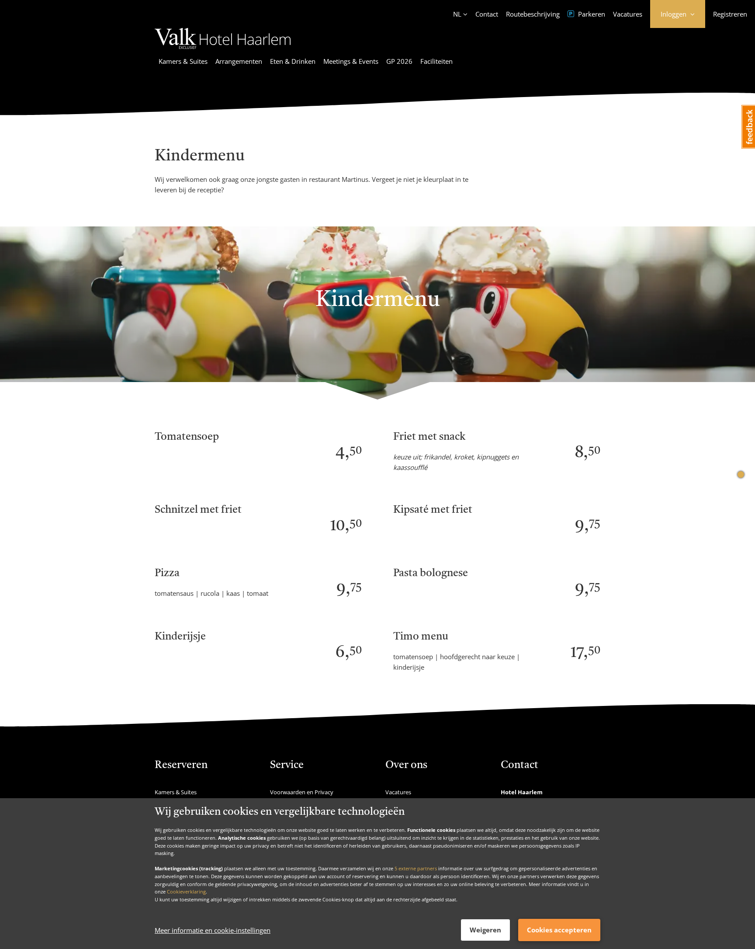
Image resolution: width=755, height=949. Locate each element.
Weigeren (485, 929)
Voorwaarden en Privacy (301, 792)
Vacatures (627, 14)
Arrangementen (238, 61)
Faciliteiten (436, 61)
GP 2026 (399, 61)
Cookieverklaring (186, 891)
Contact (486, 14)
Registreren (730, 14)
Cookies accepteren (559, 929)
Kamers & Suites (183, 61)
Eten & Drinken (292, 61)
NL (457, 14)
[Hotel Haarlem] (223, 50)
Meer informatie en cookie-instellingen (212, 930)
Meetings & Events (350, 61)
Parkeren (590, 14)
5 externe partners (416, 868)
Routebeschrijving (533, 14)
